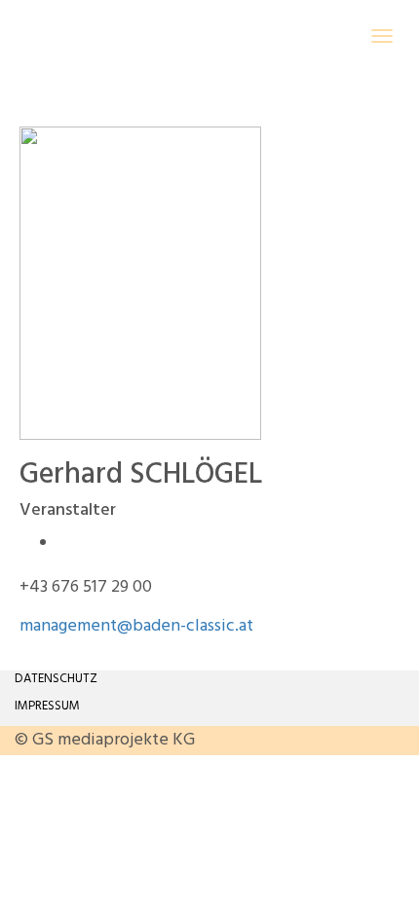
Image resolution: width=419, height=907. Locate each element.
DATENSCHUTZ (56, 679)
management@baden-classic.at (136, 626)
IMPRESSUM (47, 706)
